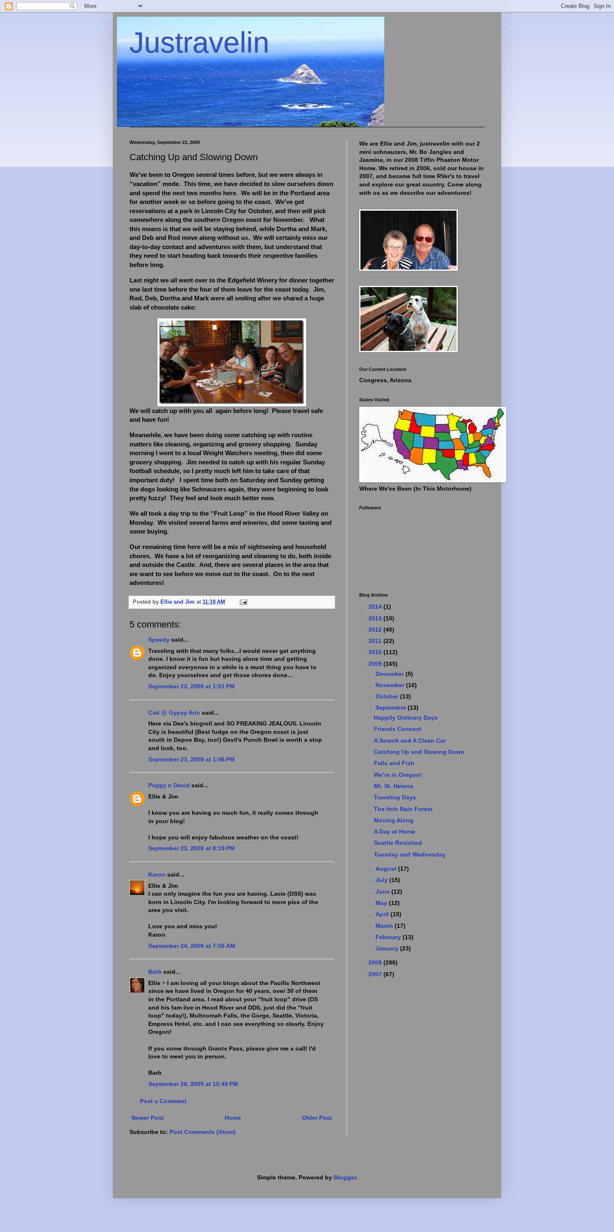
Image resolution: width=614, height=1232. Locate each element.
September (392, 707)
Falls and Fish (394, 763)
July (382, 880)
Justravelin (199, 42)
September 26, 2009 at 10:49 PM (193, 1084)
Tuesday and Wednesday (410, 854)
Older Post (317, 1117)
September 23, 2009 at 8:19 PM (191, 848)
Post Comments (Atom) (203, 1132)
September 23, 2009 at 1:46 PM (191, 759)
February (389, 937)
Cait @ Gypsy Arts (174, 712)
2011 (375, 640)
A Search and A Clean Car (410, 740)
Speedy (159, 639)
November (391, 685)
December (391, 673)
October (388, 696)
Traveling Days (395, 797)
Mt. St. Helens (393, 786)
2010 (375, 652)
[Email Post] (243, 602)
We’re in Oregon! (398, 774)
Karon (156, 874)
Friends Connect (397, 729)
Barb (155, 971)
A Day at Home (394, 831)
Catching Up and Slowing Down (419, 751)
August (387, 868)
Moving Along (394, 820)
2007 (375, 974)
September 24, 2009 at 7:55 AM (191, 945)
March (385, 925)
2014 (375, 606)
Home (233, 1117)
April (383, 914)
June (383, 891)
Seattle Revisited (398, 842)
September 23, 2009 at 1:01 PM (191, 686)
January (388, 948)
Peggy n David (169, 785)
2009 (375, 663)
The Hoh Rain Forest (403, 809)
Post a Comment (163, 1101)
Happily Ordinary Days (406, 717)
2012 (375, 629)
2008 (375, 962)
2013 (375, 618)
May (382, 902)
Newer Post (148, 1117)
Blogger (345, 1177)
